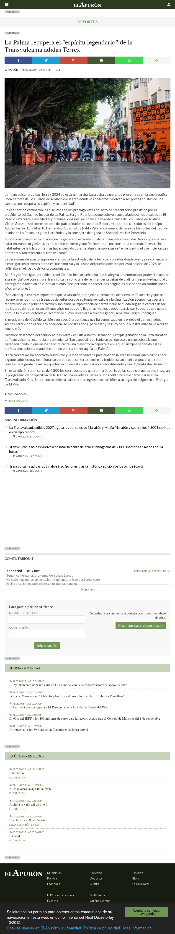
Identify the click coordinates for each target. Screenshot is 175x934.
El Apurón (11, 69)
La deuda (15, 836)
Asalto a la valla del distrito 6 (28, 804)
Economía (53, 884)
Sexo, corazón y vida (24, 824)
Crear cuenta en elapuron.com (140, 625)
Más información (137, 928)
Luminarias (16, 773)
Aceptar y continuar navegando (147, 912)
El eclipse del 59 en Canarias (27, 820)
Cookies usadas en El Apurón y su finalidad (44, 928)
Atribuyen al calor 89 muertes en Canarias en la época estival (48, 729)
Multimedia (97, 895)
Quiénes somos (100, 901)
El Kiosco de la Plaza (60, 895)
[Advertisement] (87, 511)
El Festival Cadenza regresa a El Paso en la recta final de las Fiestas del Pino (58, 707)
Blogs (136, 878)
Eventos (52, 901)
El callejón (17, 777)
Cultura (95, 884)
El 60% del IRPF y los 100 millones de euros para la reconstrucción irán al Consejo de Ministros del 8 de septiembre (84, 718)
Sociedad (96, 873)
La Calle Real (140, 884)
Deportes (87, 21)
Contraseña (19, 627)
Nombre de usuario (24, 613)
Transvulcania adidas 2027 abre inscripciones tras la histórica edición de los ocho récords (76, 466)
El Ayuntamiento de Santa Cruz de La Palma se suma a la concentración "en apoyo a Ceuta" (68, 685)
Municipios (54, 873)
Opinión (137, 873)
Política (52, 878)
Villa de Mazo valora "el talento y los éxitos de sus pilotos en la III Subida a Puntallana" (67, 696)
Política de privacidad (101, 928)
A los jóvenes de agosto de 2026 (30, 789)
